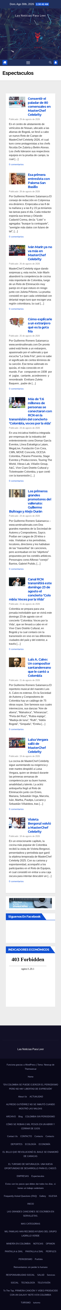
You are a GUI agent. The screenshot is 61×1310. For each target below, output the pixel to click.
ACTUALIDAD (36, 1096)
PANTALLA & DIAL (14, 1251)
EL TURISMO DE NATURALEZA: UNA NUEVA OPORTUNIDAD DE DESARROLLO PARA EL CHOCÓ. (30, 1166)
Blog (20, 1116)
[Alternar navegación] (28, 62)
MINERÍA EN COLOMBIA (18, 1243)
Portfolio (39, 1259)
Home (30, 1076)
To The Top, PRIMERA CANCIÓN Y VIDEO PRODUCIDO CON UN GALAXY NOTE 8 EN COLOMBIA (30, 1292)
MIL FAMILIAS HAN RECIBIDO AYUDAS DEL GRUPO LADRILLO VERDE (31, 1233)
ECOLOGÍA (30, 1144)
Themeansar (30, 1069)
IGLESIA (53, 1196)
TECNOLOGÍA (28, 1282)
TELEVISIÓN (44, 1282)
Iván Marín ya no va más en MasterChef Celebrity (40, 253)
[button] (50, 62)
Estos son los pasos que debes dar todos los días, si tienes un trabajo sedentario (30, 1186)
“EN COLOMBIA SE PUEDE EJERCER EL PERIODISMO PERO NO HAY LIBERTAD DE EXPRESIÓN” (30, 1086)
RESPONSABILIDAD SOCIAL (20, 1275)
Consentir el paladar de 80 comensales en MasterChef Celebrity (39, 107)
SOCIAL (15, 1282)
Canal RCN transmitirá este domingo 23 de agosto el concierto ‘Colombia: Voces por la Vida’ (30, 589)
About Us (22, 1096)
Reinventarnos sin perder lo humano (30, 1267)
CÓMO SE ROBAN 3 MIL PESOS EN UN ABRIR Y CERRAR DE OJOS (30, 1126)
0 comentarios (16, 164)
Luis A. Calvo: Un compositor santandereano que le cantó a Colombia (39, 668)
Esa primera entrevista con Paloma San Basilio (39, 181)
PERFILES (51, 1251)
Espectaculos (37, 1176)
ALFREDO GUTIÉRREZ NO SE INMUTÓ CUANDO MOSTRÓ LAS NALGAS (30, 1106)
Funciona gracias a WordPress (21, 1065)
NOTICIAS (38, 1243)
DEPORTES (16, 1144)
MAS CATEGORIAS (30, 1224)
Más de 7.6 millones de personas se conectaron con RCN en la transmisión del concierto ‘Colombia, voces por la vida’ (30, 411)
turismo (36, 1302)
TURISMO (26, 1302)
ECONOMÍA (44, 1144)
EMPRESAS (23, 1176)
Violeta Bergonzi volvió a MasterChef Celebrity (39, 826)
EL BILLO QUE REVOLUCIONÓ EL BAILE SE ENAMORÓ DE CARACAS (30, 1154)
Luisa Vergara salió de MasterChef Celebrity (38, 746)
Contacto (38, 1136)
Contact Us (12, 1136)
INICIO (30, 1204)
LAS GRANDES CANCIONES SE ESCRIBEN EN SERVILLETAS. (30, 1213)
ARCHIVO (11, 1116)
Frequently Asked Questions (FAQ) (20, 1196)
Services (51, 1275)
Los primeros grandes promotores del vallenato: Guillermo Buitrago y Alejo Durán (30, 501)
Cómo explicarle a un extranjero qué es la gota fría (40, 325)
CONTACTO (26, 1136)
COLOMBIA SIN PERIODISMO (40, 1116)
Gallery (42, 1196)
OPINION (50, 1243)
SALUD (40, 1275)
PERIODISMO (25, 1259)
